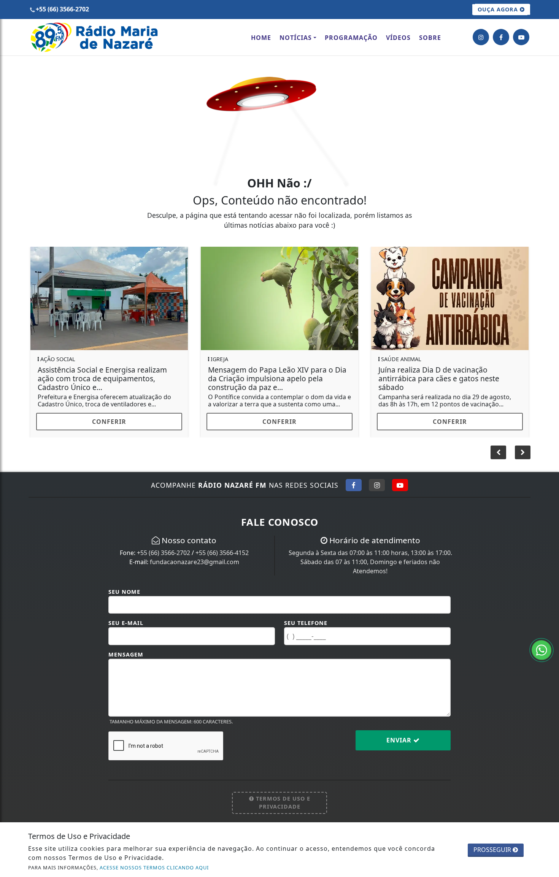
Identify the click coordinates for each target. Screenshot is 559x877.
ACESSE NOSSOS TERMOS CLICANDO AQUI (154, 867)
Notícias (296, 37)
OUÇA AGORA (499, 9)
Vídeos (398, 37)
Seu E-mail (125, 628)
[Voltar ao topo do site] (547, 526)
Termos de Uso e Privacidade (282, 808)
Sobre (430, 37)
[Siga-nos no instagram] (481, 37)
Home (261, 37)
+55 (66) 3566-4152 (222, 558)
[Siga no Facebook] (354, 491)
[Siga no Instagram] (377, 491)
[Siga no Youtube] (400, 491)
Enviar (399, 746)
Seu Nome (124, 597)
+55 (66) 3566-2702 (163, 558)
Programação (351, 37)
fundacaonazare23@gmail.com (194, 567)
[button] (522, 458)
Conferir (109, 421)
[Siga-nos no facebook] (501, 37)
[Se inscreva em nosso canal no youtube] (521, 37)
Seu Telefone (305, 628)
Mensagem (125, 660)
